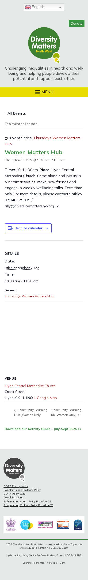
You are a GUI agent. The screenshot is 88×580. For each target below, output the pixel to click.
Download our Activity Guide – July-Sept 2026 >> (43, 429)
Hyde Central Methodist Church (30, 386)
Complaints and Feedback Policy (22, 490)
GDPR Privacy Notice (16, 486)
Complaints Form (13, 497)
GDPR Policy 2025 (14, 493)
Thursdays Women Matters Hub (29, 296)
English (37, 7)
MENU (47, 91)
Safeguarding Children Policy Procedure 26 (28, 505)
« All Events (15, 113)
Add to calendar (29, 228)
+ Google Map (45, 398)
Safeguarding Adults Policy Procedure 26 (27, 501)
